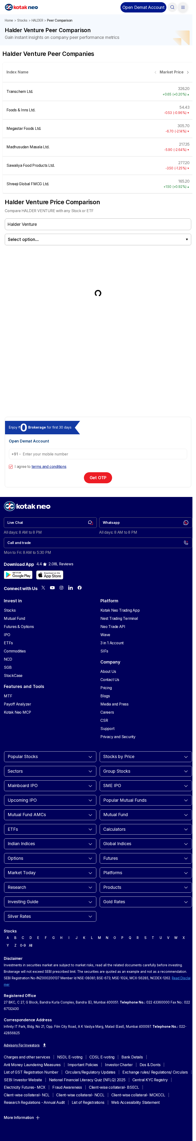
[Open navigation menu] (183, 7)
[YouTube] (52, 587)
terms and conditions (49, 466)
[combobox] (98, 239)
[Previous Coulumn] (155, 72)
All (30, 945)
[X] (43, 587)
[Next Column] (188, 72)
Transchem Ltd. (19, 91)
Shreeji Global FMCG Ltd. (27, 184)
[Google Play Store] (18, 574)
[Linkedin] (70, 587)
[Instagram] (61, 587)
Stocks (22, 20)
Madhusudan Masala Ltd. (27, 147)
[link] (50, 522)
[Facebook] (79, 587)
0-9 (23, 945)
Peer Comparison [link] (59, 20)
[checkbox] (11, 467)
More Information (19, 1117)
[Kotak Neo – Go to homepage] (21, 7)
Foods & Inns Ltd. (20, 110)
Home (9, 20)
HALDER (37, 20)
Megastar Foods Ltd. (23, 128)
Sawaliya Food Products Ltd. (30, 165)
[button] (143, 7)
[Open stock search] (172, 7)
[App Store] (49, 574)
